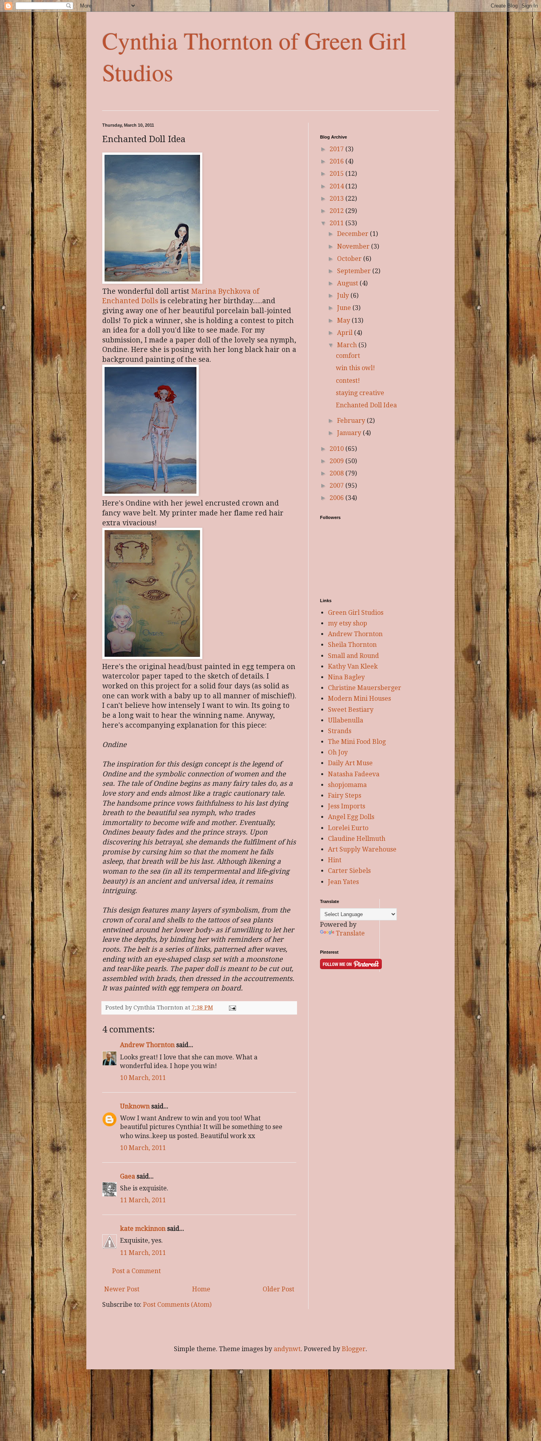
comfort (348, 355)
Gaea (127, 1176)
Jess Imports (346, 806)
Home (201, 1289)
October (350, 258)
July (344, 295)
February (352, 420)
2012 (337, 211)
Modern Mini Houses (359, 698)
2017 (337, 149)
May (344, 320)
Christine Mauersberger (364, 688)
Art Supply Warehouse (362, 849)
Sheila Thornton (352, 644)
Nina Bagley (346, 677)
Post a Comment (136, 1271)
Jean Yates (343, 882)
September (354, 271)
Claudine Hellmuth (356, 838)
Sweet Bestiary (350, 709)
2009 (337, 461)
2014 (337, 186)
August (348, 283)
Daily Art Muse (350, 763)
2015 (337, 173)
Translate (350, 933)
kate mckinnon (143, 1228)
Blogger (354, 1349)
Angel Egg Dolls (351, 817)
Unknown (135, 1106)
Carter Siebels (349, 870)
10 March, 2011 (143, 1078)
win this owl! (355, 368)
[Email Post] (232, 1007)
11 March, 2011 (143, 1200)
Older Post (278, 1289)
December (353, 234)
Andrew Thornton (147, 1045)
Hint (334, 860)
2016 (337, 161)
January (350, 433)
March (347, 345)
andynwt (287, 1349)
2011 (337, 223)
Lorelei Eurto (348, 828)
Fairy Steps (344, 795)
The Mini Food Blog (357, 741)
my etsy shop (347, 623)
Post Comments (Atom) (177, 1304)
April (345, 332)
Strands (339, 731)
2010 (337, 448)
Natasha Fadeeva (353, 774)
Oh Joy (338, 752)
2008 (337, 473)
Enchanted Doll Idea (366, 405)
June (344, 308)
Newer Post (121, 1289)
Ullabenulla (345, 720)
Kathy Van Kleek (353, 666)
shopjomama (347, 785)
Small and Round (353, 656)
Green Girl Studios (355, 612)
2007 (337, 485)
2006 (337, 498)
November (354, 246)
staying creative (360, 393)
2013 (337, 198)
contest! (348, 380)
